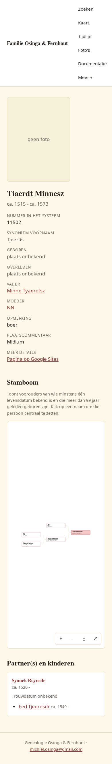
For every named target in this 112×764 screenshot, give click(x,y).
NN (10, 307)
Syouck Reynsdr (28, 680)
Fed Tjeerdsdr (34, 706)
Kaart (83, 23)
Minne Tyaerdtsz (26, 290)
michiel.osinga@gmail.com (56, 749)
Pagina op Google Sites (33, 359)
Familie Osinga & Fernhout (37, 43)
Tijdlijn (84, 36)
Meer (83, 77)
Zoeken (85, 9)
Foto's (84, 50)
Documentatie (92, 63)
